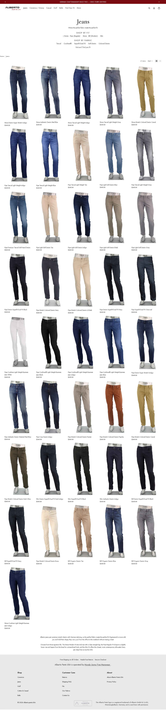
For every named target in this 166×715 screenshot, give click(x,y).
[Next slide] (31, 92)
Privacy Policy (111, 682)
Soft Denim (92, 43)
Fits (63, 686)
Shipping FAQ (66, 682)
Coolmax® (68, 43)
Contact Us (65, 695)
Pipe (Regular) (75, 36)
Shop (20, 672)
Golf (19, 686)
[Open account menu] (154, 8)
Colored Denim (104, 43)
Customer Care (68, 672)
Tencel (58, 43)
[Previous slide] (8, 92)
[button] (150, 61)
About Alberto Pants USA (115, 677)
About (109, 672)
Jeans (19, 682)
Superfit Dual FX (80, 43)
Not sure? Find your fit (83, 47)
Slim (101, 36)
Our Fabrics (66, 691)
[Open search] (149, 8)
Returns (64, 677)
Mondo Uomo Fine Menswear (98, 664)
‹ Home (65, 36)
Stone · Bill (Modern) (90, 36)
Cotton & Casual (23, 691)
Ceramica (21, 677)
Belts (19, 695)
